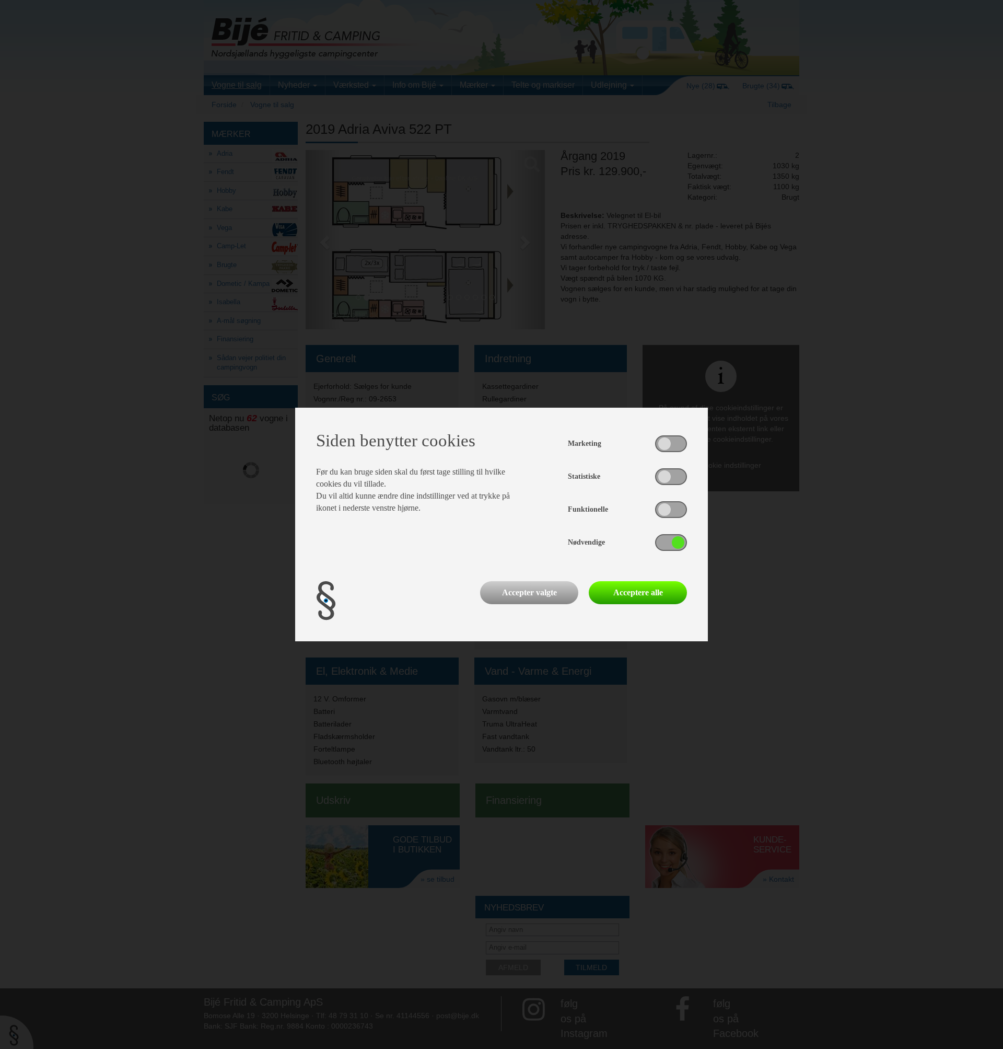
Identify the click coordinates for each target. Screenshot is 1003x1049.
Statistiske (584, 476)
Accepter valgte (529, 592)
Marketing (584, 443)
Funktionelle (588, 509)
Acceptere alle (638, 592)
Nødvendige (586, 542)
